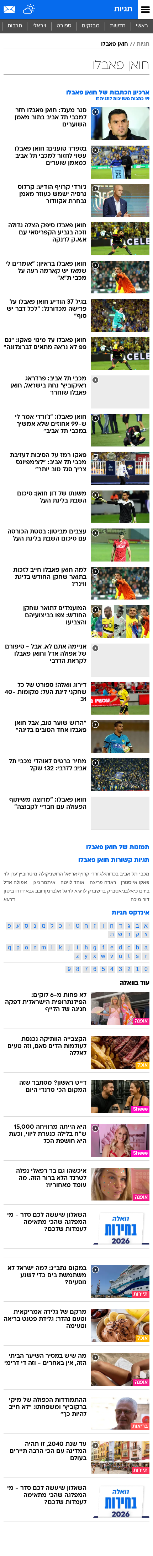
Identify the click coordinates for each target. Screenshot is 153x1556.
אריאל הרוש (64, 874)
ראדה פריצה (103, 882)
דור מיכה (140, 899)
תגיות (123, 9)
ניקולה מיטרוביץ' (34, 874)
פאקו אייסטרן (135, 882)
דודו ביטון (14, 891)
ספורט (64, 26)
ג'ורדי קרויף (90, 874)
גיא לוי (74, 891)
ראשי (142, 26)
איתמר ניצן (44, 882)
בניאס (121, 891)
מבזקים (91, 26)
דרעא (9, 899)
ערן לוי (10, 874)
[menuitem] (118, 26)
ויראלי (39, 26)
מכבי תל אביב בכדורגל (125, 874)
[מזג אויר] (29, 9)
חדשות (118, 26)
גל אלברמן (56, 891)
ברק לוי (88, 891)
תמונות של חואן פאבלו (117, 848)
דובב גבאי (34, 891)
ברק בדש (105, 891)
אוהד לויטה (72, 882)
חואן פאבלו (114, 44)
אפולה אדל (15, 882)
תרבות (14, 26)
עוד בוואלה (134, 983)
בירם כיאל (138, 891)
